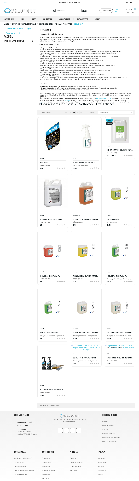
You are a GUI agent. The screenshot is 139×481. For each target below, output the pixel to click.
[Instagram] (134, 3)
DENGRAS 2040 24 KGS (113, 219)
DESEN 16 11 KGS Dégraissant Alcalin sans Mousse (119, 333)
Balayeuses (46, 474)
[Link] (72, 430)
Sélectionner (116, 112)
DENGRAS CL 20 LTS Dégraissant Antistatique (49, 276)
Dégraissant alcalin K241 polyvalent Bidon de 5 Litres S (51, 219)
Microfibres (46, 478)
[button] (106, 11)
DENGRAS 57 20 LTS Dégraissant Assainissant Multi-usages (116, 276)
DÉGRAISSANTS (45, 165)
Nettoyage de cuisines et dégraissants (119, 279)
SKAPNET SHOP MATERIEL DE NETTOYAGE (14, 41)
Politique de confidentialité (111, 437)
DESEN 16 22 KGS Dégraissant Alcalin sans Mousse (86, 333)
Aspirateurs (46, 466)
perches (67, 100)
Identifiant (73, 470)
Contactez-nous (75, 466)
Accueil (8, 36)
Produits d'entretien (48, 470)
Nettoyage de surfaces (80, 165)
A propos (105, 429)
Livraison (105, 421)
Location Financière (76, 462)
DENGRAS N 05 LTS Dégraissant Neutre (84, 358)
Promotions (46, 458)
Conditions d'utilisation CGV (23, 458)
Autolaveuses (46, 462)
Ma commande (103, 462)
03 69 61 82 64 (23, 426)
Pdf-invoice (102, 470)
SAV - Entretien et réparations (24, 470)
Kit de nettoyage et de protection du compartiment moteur (51, 389)
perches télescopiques (103, 98)
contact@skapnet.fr (25, 422)
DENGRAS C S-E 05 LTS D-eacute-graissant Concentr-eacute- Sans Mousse (85, 219)
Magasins (101, 466)
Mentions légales (107, 425)
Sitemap (100, 474)
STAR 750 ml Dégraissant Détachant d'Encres (84, 162)
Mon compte (102, 458)
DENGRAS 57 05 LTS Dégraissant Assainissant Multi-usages (49, 333)
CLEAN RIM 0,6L (44, 162)
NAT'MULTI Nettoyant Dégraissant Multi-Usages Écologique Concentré (119, 150)
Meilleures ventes (20, 466)
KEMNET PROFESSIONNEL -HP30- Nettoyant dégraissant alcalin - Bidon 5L (119, 358)
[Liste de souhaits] (128, 11)
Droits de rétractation (109, 441)
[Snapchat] (78, 430)
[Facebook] (60, 430)
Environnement (19, 462)
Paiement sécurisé (108, 433)
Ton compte (117, 10)
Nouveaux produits (20, 474)
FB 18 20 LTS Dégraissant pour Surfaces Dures (85, 276)
